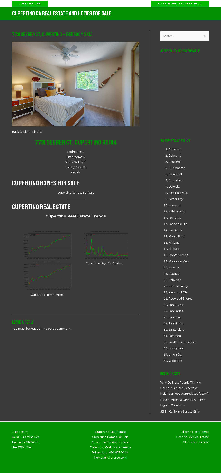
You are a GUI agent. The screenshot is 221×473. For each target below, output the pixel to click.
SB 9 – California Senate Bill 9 (180, 411)
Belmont (175, 155)
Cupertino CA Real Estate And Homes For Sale (61, 13)
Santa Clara (176, 329)
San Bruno (176, 304)
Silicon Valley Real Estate (192, 437)
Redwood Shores (180, 298)
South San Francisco (182, 342)
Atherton (175, 149)
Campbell (175, 174)
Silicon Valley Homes (195, 431)
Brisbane (175, 161)
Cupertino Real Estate (41, 207)
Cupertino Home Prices (47, 294)
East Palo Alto (178, 193)
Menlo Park (177, 236)
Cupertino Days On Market (104, 263)
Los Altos (175, 217)
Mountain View (179, 261)
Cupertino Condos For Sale (75, 192)
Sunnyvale (176, 348)
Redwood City (178, 292)
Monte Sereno (178, 255)
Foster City (176, 199)
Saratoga (175, 336)
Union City (175, 354)
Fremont (175, 205)
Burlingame (177, 168)
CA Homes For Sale (196, 442)
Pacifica (174, 273)
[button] (30, 4)
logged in (37, 328)
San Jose (174, 317)
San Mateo (176, 323)
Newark (174, 267)
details (75, 172)
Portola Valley (178, 286)
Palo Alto (175, 280)
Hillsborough (178, 211)
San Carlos (176, 311)
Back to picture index (27, 131)
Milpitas (174, 248)
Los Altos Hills (178, 224)
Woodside (175, 360)
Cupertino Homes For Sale (45, 183)
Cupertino (176, 180)
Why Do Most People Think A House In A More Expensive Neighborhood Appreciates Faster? (184, 388)
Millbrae (174, 242)
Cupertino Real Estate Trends (76, 216)
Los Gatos (175, 230)
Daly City (174, 186)
